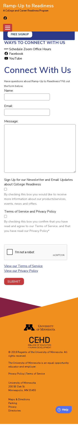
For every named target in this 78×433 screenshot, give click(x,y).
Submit (14, 281)
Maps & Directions (19, 399)
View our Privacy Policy (21, 271)
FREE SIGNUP (20, 34)
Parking (12, 403)
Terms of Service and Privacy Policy (30, 211)
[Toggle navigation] (7, 28)
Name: (9, 90)
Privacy (12, 407)
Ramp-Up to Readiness (28, 5)
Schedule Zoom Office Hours (29, 49)
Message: (11, 121)
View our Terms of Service (23, 266)
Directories (14, 410)
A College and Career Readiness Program (25, 10)
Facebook (15, 53)
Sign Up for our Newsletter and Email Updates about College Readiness (38, 182)
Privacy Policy (16, 373)
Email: (8, 106)
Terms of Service (35, 373)
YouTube (15, 58)
